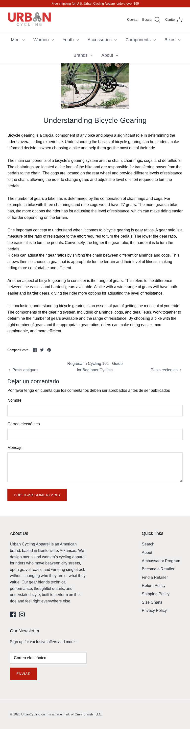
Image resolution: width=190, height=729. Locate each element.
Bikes (170, 39)
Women (41, 39)
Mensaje (15, 448)
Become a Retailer (158, 569)
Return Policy (154, 585)
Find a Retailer (155, 577)
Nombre (14, 400)
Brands (80, 55)
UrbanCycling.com (34, 714)
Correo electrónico (23, 424)
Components (138, 39)
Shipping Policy (155, 594)
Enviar (23, 674)
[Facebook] (13, 614)
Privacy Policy (154, 610)
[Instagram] (22, 614)
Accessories (100, 39)
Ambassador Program (161, 561)
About (107, 55)
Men (15, 39)
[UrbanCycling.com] (29, 19)
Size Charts (152, 602)
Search (148, 544)
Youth (68, 39)
